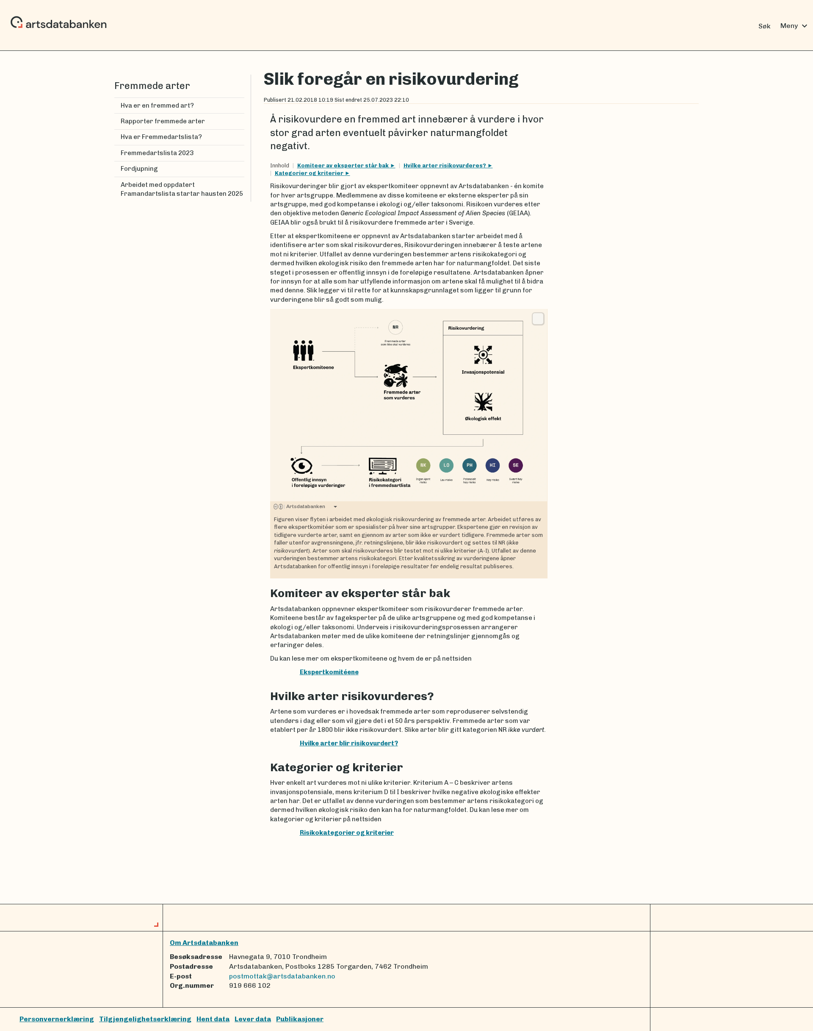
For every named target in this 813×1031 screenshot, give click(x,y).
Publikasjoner (300, 1019)
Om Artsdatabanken (204, 943)
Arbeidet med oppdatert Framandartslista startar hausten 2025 (182, 189)
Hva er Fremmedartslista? (161, 137)
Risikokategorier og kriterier (347, 832)
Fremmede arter (152, 86)
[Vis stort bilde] (538, 318)
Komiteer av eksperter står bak (343, 165)
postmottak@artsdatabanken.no (282, 976)
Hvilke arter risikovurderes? (445, 165)
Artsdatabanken (304, 506)
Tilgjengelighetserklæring (145, 1019)
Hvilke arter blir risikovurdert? (349, 743)
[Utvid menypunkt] (241, 137)
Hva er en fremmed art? (157, 105)
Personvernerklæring (56, 1019)
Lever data (253, 1019)
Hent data (213, 1019)
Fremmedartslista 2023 (157, 153)
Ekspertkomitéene (329, 672)
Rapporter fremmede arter (163, 121)
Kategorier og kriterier (310, 173)
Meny (795, 26)
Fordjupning (139, 168)
